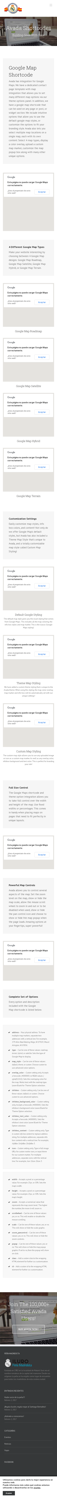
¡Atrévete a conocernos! (14, 1416)
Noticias (7, 1444)
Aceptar (42, 192)
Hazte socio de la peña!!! (14, 1397)
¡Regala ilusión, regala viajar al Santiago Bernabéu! (25, 1407)
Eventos (7, 1437)
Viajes (6, 1450)
